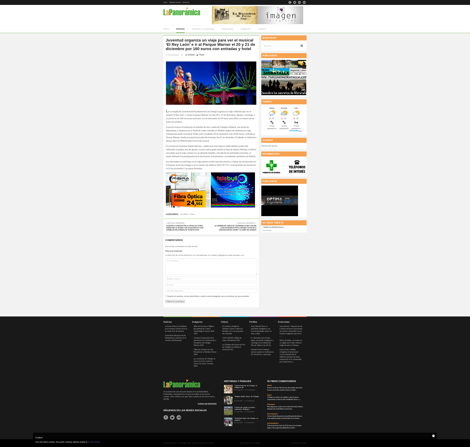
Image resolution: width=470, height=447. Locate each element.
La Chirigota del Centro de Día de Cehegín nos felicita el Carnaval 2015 (233, 347)
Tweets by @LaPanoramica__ (274, 227)
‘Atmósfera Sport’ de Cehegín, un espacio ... (246, 419)
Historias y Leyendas (203, 29)
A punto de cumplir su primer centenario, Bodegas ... (245, 408)
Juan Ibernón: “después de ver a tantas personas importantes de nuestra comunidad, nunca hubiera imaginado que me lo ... (291, 331)
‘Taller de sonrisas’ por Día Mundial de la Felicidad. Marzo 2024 (205, 352)
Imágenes (246, 29)
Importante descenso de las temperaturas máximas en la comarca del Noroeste (175, 338)
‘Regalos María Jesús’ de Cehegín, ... (247, 397)
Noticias (180, 29)
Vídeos (262, 29)
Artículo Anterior (184, 226)
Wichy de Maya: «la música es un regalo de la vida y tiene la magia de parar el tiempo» (291, 343)
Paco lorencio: (272, 414)
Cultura (192, 214)
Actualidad (184, 214)
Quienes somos (175, 2)
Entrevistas (227, 29)
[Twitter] (294, 2)
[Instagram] (304, 2)
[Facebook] (289, 2)
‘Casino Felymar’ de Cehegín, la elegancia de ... (246, 386)
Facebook (191, 55)
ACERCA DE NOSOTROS (207, 404)
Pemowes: (271, 404)
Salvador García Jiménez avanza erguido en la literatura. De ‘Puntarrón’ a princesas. (262, 352)
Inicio (165, 2)
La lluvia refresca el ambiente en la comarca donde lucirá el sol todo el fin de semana (176, 329)
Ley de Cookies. (94, 442)
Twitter (201, 55)
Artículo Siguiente (235, 226)
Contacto (185, 2)
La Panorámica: (273, 423)
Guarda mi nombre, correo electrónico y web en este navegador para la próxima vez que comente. (208, 296)
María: (269, 385)
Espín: (269, 395)
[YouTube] (299, 2)
